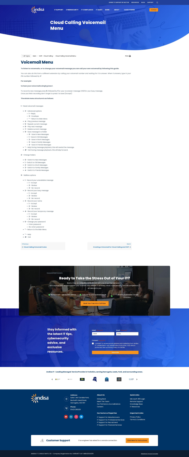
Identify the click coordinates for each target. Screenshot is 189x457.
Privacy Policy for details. (116, 347)
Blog (143, 2)
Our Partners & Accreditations (108, 404)
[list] (94, 379)
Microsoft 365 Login (137, 399)
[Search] (157, 2)
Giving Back (101, 399)
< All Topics (26, 56)
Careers (100, 407)
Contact (154, 10)
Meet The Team (103, 401)
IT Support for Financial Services (109, 425)
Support (150, 2)
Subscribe (115, 352)
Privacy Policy (135, 417)
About (116, 10)
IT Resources (135, 407)
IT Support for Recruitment (107, 422)
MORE (107, 10)
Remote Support (136, 401)
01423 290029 (75, 409)
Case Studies (129, 10)
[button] (128, 56)
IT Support (58, 10)
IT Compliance (87, 10)
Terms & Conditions (137, 419)
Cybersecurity (72, 10)
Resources (135, 2)
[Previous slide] (52, 379)
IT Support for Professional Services (110, 420)
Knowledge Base (136, 404)
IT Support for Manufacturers (108, 417)
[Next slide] (137, 379)
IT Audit (99, 10)
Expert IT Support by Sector (119, 2)
